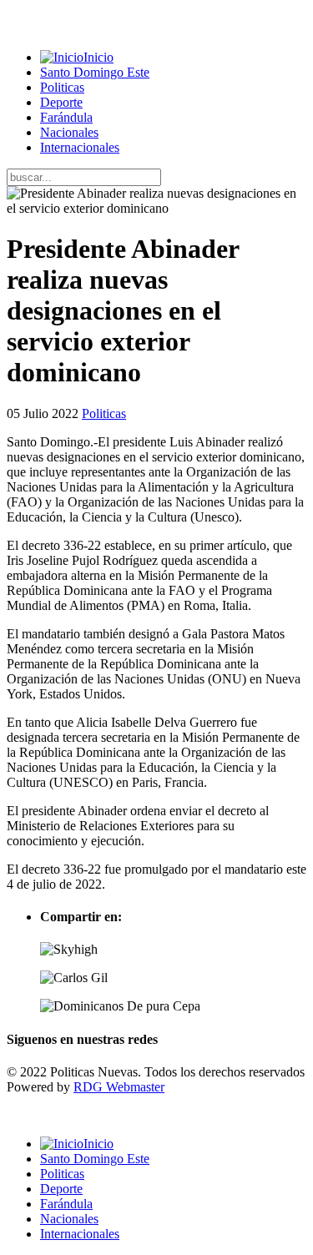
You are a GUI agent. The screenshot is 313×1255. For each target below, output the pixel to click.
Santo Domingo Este (94, 72)
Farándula (66, 117)
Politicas (62, 87)
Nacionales (69, 132)
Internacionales (79, 147)
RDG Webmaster (118, 1087)
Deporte (61, 102)
